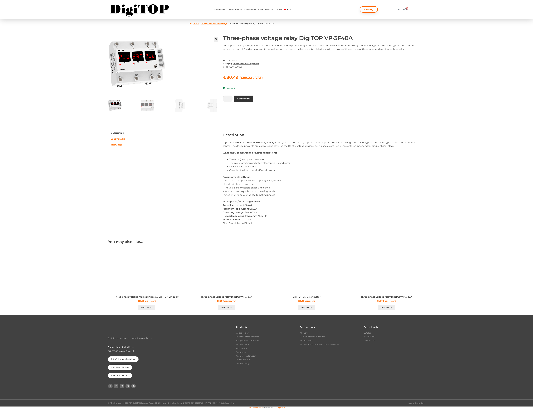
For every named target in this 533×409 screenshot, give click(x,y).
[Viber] (127, 386)
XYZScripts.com (279, 408)
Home (196, 23)
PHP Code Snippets (255, 408)
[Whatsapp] (122, 386)
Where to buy (233, 9)
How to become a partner (251, 9)
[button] (216, 39)
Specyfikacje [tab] (118, 139)
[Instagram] (116, 386)
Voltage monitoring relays (214, 23)
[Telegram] (133, 386)
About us (269, 9)
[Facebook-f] (110, 386)
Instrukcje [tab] (116, 144)
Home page (219, 9)
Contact (278, 9)
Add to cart (243, 98)
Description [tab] (117, 133)
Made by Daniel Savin (416, 403)
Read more (226, 307)
